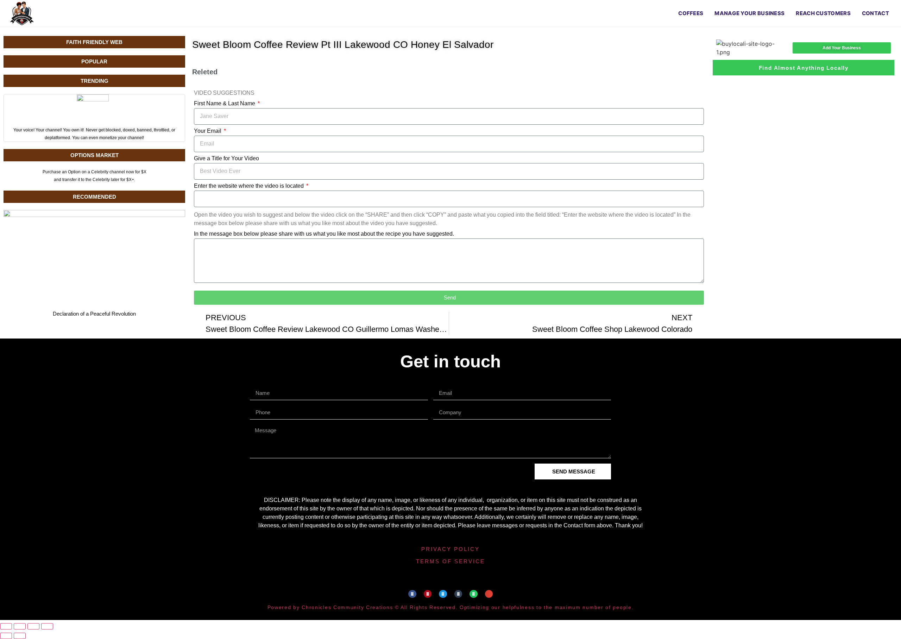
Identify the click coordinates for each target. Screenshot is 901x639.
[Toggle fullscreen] (20, 626)
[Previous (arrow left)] (6, 636)
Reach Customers (823, 13)
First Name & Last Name (225, 103)
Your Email (208, 131)
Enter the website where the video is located (249, 186)
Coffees (690, 13)
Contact (875, 13)
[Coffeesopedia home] (22, 13)
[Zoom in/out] (6, 626)
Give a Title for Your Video (226, 158)
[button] (412, 594)
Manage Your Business (749, 13)
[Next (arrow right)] (20, 636)
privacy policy (450, 549)
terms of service (450, 561)
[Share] (33, 626)
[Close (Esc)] (47, 626)
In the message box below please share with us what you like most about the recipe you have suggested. (324, 234)
